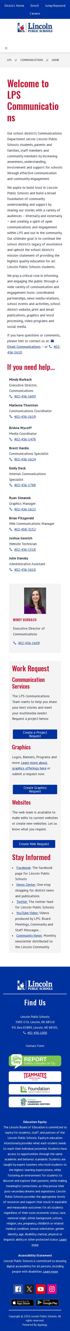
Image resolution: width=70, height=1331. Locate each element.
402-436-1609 (25, 396)
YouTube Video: (27, 913)
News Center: (26, 884)
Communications (31, 60)
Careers (35, 13)
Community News (29, 935)
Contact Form (35, 1046)
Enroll (35, 5)
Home (55, 60)
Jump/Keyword (55, 5)
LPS (9, 60)
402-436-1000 (37, 1033)
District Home (14, 5)
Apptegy (42, 1324)
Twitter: (22, 901)
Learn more (50, 1271)
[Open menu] (6, 48)
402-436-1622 (25, 509)
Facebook (23, 867)
